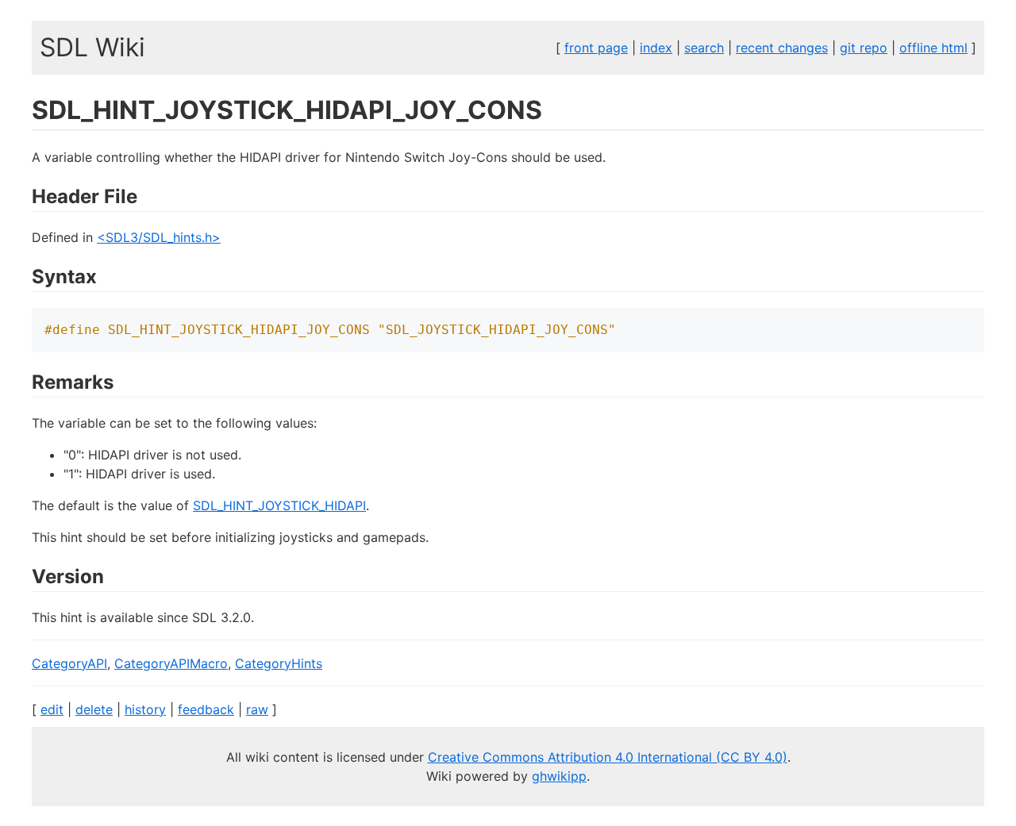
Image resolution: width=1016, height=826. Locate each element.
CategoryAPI (69, 663)
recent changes (782, 48)
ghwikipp (559, 776)
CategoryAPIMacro (171, 663)
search (704, 48)
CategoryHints (278, 663)
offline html (933, 48)
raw (257, 709)
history (145, 709)
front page (596, 48)
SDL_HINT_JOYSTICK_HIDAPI (279, 505)
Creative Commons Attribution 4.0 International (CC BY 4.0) (607, 757)
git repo (863, 48)
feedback (206, 709)
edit (52, 709)
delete (94, 709)
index (656, 48)
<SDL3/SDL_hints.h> (159, 237)
